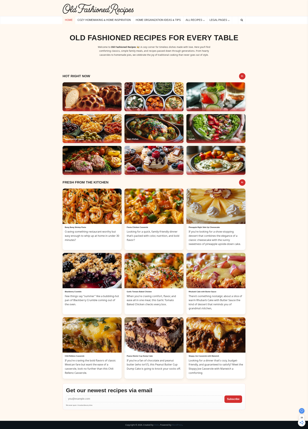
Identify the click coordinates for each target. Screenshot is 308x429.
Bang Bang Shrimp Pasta (75, 227)
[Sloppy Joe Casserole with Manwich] (215, 335)
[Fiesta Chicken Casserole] (154, 206)
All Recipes (194, 20)
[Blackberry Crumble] (92, 270)
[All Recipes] (242, 182)
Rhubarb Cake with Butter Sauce (202, 292)
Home (69, 20)
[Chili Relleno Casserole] (92, 335)
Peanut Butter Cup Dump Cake (140, 356)
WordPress (177, 424)
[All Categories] (242, 76)
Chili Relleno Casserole (74, 356)
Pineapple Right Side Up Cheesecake (204, 227)
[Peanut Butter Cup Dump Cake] (154, 335)
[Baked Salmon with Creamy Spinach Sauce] (92, 206)
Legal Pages (218, 20)
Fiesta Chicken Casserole (137, 227)
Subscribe (233, 399)
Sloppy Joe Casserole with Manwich (204, 356)
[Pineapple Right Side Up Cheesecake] (215, 206)
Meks (156, 424)
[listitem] (92, 96)
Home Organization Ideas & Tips (158, 20)
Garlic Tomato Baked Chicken (139, 292)
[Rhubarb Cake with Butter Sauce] (215, 270)
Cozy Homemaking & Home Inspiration (104, 20)
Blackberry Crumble (73, 292)
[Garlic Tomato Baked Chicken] (154, 270)
